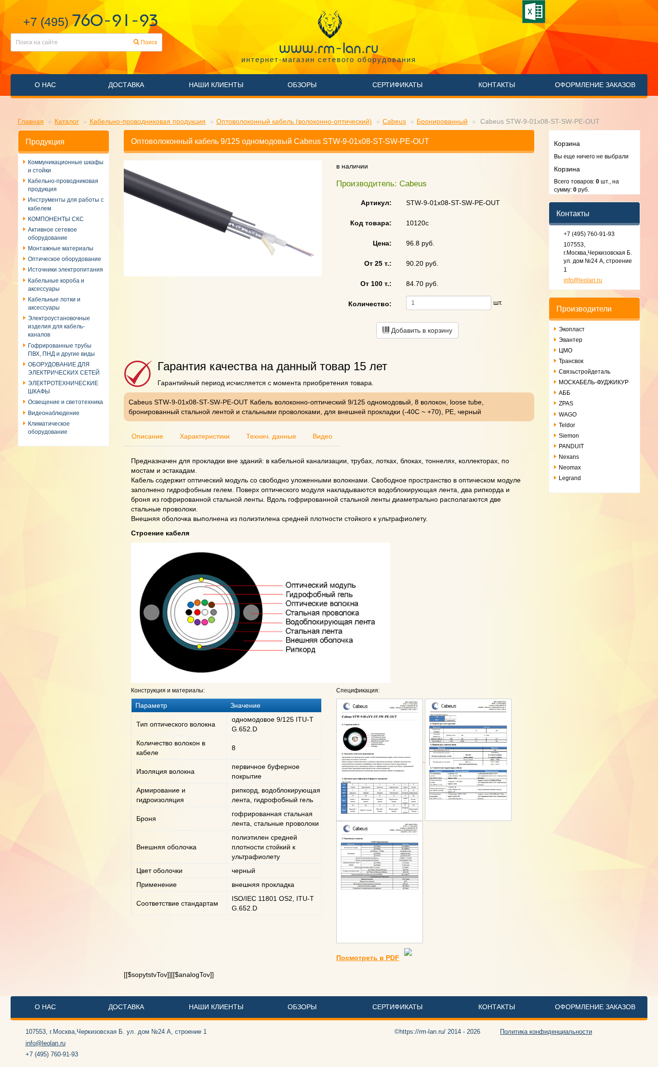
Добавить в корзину (420, 330)
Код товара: (371, 223)
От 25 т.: (378, 263)
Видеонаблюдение (53, 413)
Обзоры (302, 85)
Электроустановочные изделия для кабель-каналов (59, 326)
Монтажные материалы (60, 248)
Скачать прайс (535, 11)
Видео (322, 436)
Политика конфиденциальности (546, 1031)
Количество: (370, 304)
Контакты (496, 85)
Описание (147, 436)
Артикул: (376, 203)
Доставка (126, 85)
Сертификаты (397, 85)
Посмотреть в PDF (367, 958)
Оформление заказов (595, 85)
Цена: (382, 243)
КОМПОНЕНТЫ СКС (56, 219)
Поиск (148, 42)
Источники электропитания (65, 269)
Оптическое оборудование (64, 259)
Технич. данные (271, 436)
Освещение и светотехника (65, 402)
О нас (45, 85)
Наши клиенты (216, 85)
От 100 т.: (376, 283)
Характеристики (205, 436)
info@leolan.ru (583, 280)
